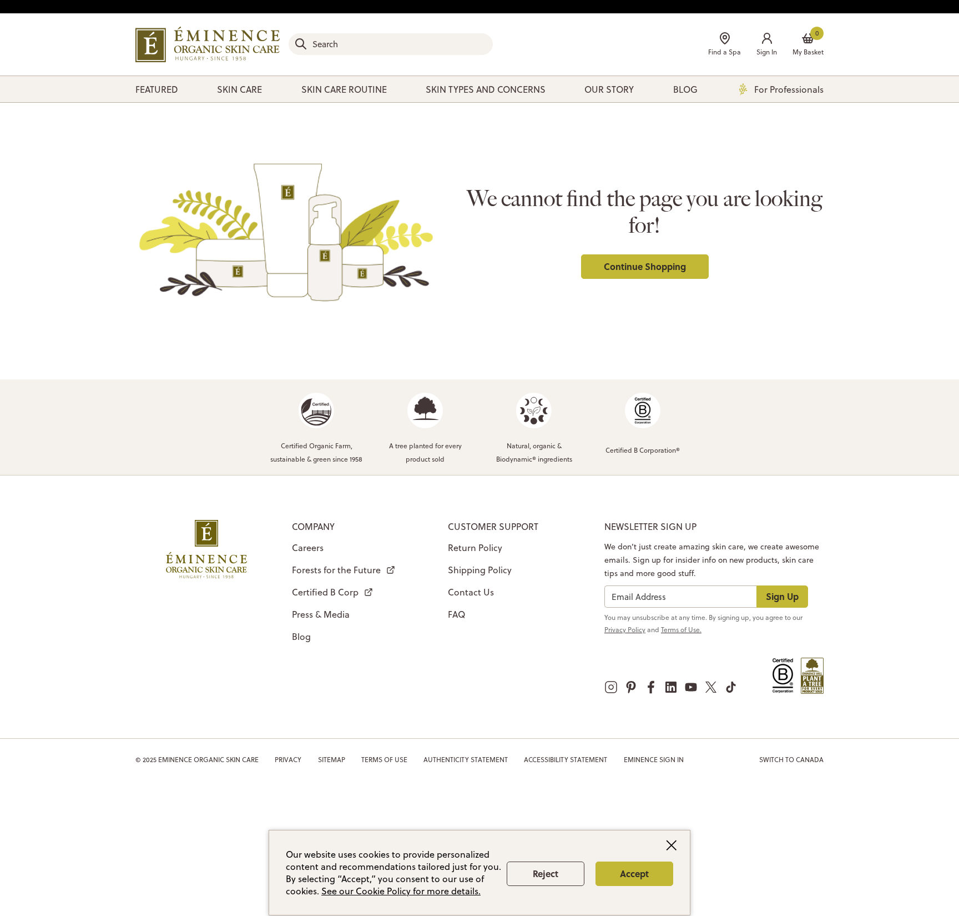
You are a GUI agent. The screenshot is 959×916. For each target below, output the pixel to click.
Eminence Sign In (654, 759)
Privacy (288, 759)
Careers (308, 548)
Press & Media (321, 614)
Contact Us (471, 592)
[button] (766, 45)
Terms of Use (384, 759)
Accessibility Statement (565, 759)
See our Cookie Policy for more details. (401, 891)
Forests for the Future (336, 570)
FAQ (456, 614)
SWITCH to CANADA (791, 759)
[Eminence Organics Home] (207, 44)
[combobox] (391, 44)
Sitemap (331, 759)
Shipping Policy (480, 570)
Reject (545, 873)
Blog (301, 636)
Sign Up (782, 596)
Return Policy (475, 548)
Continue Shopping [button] (645, 266)
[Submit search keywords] (300, 44)
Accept (634, 873)
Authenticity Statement (465, 759)
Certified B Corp (325, 592)
